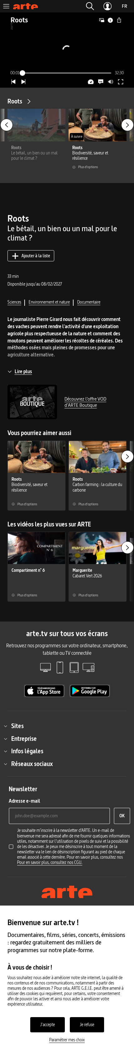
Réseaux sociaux (32, 764)
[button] (90, 6)
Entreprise (24, 738)
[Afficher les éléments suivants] (127, 125)
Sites (17, 726)
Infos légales (27, 751)
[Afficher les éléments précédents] (6, 125)
